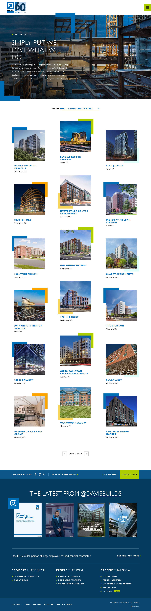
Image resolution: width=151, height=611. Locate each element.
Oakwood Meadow (73, 423)
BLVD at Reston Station (70, 158)
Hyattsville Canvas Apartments (74, 212)
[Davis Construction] (16, 7)
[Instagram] (40, 474)
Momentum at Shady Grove (28, 432)
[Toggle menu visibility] (147, 7)
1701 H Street (69, 317)
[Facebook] (35, 474)
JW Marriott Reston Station (28, 327)
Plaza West (114, 380)
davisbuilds (103, 493)
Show (55, 109)
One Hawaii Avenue (73, 265)
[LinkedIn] (44, 474)
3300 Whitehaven (26, 274)
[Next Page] (86, 454)
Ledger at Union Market (117, 432)
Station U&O (23, 220)
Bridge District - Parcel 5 (26, 167)
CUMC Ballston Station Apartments (74, 372)
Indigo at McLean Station (118, 221)
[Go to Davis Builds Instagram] (13, 503)
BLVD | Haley (114, 166)
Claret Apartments (119, 274)
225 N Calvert (23, 380)
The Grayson (115, 326)
